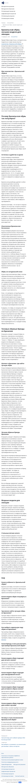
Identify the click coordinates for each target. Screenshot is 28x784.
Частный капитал (19, 776)
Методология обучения (7, 9)
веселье (3, 639)
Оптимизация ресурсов (7, 16)
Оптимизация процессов (8, 11)
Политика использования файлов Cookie (12, 759)
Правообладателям (6, 764)
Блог (2, 753)
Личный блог (10, 23)
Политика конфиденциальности (9, 762)
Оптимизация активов (7, 18)
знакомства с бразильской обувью (11, 44)
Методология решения (7, 6)
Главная (3, 23)
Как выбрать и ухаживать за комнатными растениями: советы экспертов (13, 744)
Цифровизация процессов (8, 13)
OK (20, 782)
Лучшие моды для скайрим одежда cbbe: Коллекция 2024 (13, 737)
